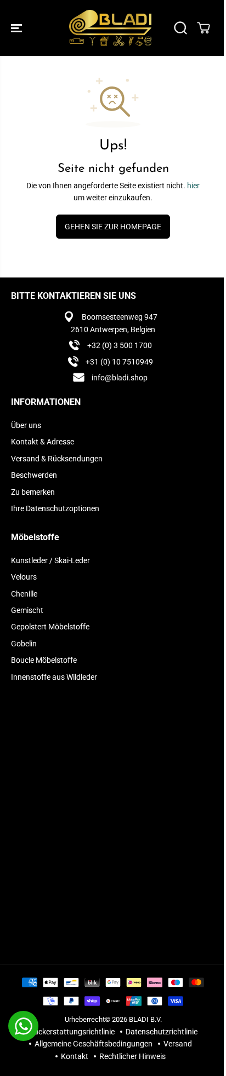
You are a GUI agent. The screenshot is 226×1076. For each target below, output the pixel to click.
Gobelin (24, 643)
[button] (17, 28)
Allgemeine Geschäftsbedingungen (93, 1043)
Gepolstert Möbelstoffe (50, 626)
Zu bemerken (33, 492)
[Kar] (203, 27)
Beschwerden (34, 475)
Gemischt (27, 610)
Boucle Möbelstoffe (44, 660)
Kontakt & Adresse (42, 441)
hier (193, 185)
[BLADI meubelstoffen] (110, 28)
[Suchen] (180, 27)
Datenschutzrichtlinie (161, 1031)
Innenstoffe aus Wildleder (54, 677)
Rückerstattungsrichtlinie (72, 1031)
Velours (24, 576)
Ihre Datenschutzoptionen (55, 508)
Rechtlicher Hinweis (132, 1056)
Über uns (26, 425)
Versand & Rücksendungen (57, 458)
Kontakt (74, 1056)
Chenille (24, 593)
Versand (177, 1043)
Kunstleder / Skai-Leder (50, 560)
